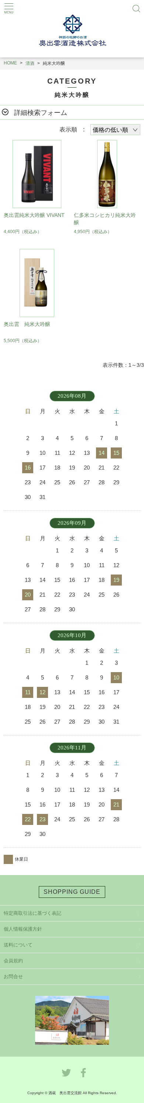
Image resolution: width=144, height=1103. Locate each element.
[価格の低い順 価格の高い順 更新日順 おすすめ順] (115, 129)
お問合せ (13, 976)
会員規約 (13, 960)
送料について (18, 945)
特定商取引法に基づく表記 (32, 913)
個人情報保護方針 (23, 929)
